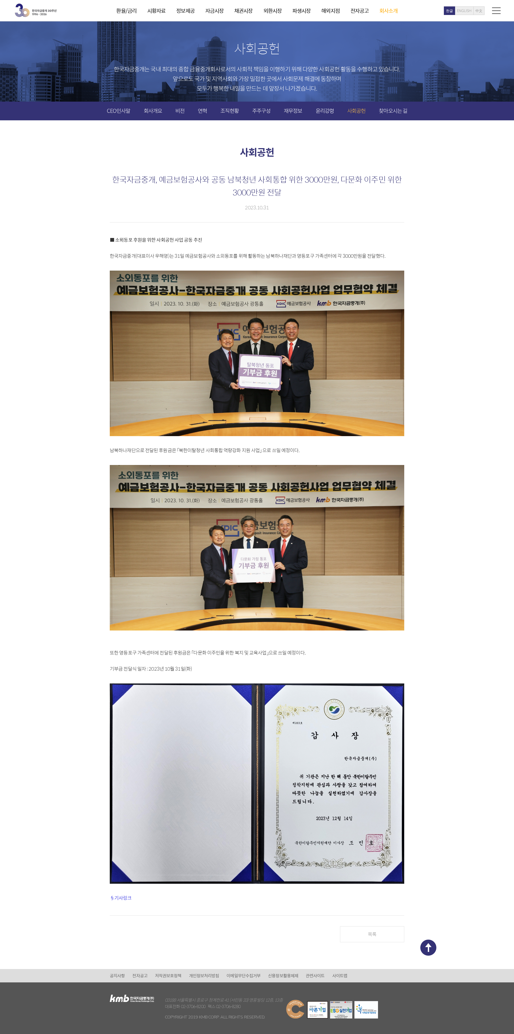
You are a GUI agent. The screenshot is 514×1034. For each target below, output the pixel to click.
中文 (478, 11)
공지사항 (117, 975)
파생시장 (301, 10)
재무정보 (293, 110)
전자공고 (359, 10)
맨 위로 (428, 948)
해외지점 (330, 10)
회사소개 (388, 10)
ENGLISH (464, 11)
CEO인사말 (118, 110)
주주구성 (261, 110)
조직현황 (229, 110)
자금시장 (214, 10)
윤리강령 (325, 110)
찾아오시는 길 (393, 110)
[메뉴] (496, 10)
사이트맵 (339, 975)
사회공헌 (356, 110)
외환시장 (272, 10)
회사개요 (153, 110)
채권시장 (243, 10)
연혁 (202, 110)
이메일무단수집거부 (243, 975)
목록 (372, 934)
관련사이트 (315, 975)
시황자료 (156, 10)
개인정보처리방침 (204, 975)
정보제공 (185, 10)
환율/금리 (126, 10)
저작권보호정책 (168, 975)
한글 (449, 11)
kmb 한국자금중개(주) (35, 10)
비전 (179, 110)
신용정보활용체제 (283, 975)
